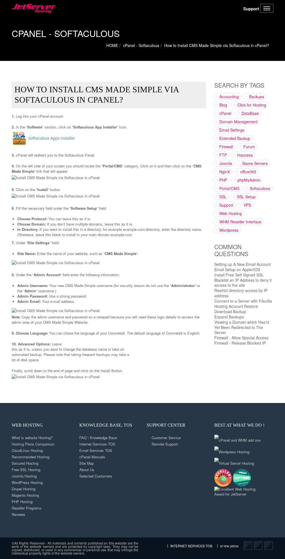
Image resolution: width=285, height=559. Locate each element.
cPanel (225, 113)
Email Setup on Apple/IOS (237, 269)
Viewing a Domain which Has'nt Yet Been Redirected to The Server (241, 327)
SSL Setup (246, 196)
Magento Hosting (25, 495)
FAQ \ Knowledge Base (98, 437)
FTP (223, 155)
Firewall (226, 146)
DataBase (250, 113)
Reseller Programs (26, 508)
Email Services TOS (95, 450)
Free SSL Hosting (26, 469)
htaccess (245, 155)
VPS (247, 205)
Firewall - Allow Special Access (241, 337)
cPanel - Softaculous (66, 33)
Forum (249, 146)
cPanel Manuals (92, 456)
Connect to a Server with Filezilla (243, 301)
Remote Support (165, 444)
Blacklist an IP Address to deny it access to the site (243, 282)
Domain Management (238, 121)
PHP (223, 180)
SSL (223, 196)
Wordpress (229, 230)
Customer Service (166, 437)
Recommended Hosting (30, 456)
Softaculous (260, 188)
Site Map (86, 463)
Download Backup (230, 311)
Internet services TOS (191, 545)
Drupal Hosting (23, 488)
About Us (86, 469)
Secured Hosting (25, 463)
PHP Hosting (22, 501)
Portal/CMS (229, 188)
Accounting (229, 96)
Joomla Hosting (24, 476)
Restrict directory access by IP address (240, 293)
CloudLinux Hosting (27, 450)
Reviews (18, 514)
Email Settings (231, 130)
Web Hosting (230, 213)
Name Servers (255, 163)
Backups (256, 96)
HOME (112, 45)
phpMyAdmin (249, 180)
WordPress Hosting (27, 482)
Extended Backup (234, 138)
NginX (224, 171)
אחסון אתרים (229, 545)
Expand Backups (229, 317)
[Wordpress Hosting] (231, 450)
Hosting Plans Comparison (33, 444)
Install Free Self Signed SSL (239, 275)
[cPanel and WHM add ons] (237, 438)
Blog (223, 105)
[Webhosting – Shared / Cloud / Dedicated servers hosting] (34, 8)
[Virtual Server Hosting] (234, 461)
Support (251, 9)
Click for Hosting (251, 105)
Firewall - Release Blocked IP (240, 343)
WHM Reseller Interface (240, 221)
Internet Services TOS (97, 444)
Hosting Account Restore (236, 306)
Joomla (225, 163)
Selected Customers (95, 476)
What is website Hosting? (32, 437)
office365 (248, 171)
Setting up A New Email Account (242, 264)
